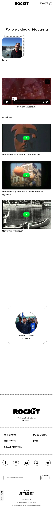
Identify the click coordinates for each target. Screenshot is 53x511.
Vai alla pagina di (26, 337)
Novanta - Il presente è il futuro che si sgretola (22, 193)
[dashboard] (50, 3)
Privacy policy (32, 502)
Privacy (2, 496)
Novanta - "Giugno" (12, 231)
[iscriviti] (45, 477)
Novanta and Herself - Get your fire (21, 154)
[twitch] (37, 462)
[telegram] (48, 462)
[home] (21, 3)
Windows (7, 117)
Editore (24, 491)
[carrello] (42, 3)
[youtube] (26, 462)
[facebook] (5, 462)
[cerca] (46, 3)
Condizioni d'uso (21, 502)
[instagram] (16, 462)
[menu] (2, 3)
